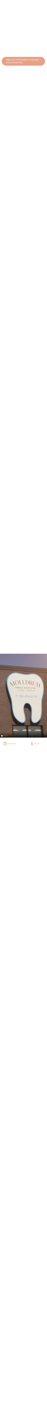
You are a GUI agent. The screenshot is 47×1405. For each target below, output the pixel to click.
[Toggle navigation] (37, 6)
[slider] (4, 736)
